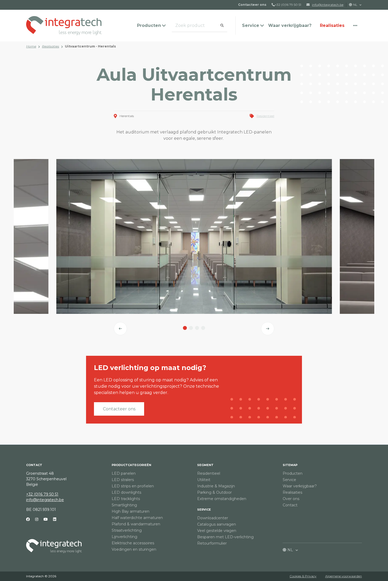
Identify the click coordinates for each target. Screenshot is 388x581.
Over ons (291, 498)
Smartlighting (124, 505)
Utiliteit (203, 479)
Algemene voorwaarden (343, 576)
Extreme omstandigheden (221, 498)
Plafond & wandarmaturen (136, 524)
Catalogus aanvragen (216, 524)
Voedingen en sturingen (134, 549)
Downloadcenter (212, 518)
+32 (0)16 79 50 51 (288, 5)
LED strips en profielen (133, 486)
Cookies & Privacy (303, 576)
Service (204, 509)
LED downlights (126, 492)
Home (31, 46)
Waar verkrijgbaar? (289, 25)
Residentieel (265, 116)
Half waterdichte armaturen (137, 517)
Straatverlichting (127, 530)
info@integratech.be (45, 499)
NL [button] (355, 5)
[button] (355, 25)
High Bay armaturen (130, 511)
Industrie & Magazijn (216, 486)
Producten (292, 473)
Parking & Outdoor (214, 492)
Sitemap (290, 465)
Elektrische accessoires (133, 543)
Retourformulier (212, 543)
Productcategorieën (131, 465)
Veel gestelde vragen (216, 530)
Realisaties (332, 25)
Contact (290, 505)
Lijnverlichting (124, 536)
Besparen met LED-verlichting (225, 537)
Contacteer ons (119, 408)
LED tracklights (126, 498)
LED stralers (123, 479)
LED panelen (124, 473)
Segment (205, 465)
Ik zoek (179, 25)
